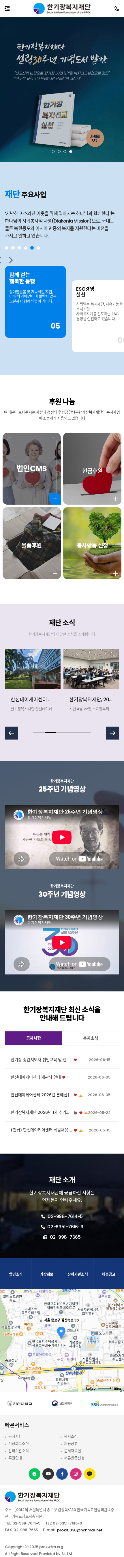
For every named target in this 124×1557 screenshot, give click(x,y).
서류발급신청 (74, 1458)
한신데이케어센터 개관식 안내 (36, 1077)
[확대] (117, 1330)
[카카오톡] (89, 1473)
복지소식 (71, 1436)
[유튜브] (48, 1474)
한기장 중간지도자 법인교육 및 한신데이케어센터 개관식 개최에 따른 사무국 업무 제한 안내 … (41, 1060)
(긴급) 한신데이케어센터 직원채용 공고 (41, 1130)
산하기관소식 (18, 1450)
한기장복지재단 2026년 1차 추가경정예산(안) (41, 1112)
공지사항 (15, 1436)
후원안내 (15, 1458)
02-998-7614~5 (65, 1216)
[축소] (117, 1340)
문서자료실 (72, 1450)
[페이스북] (62, 1474)
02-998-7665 (65, 1237)
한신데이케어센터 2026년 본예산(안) (41, 1095)
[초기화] (117, 1350)
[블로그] (34, 1474)
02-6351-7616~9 (64, 1226)
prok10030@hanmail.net (79, 1530)
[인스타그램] (76, 1474)
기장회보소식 (18, 1443)
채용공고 (71, 1443)
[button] (53, 151)
